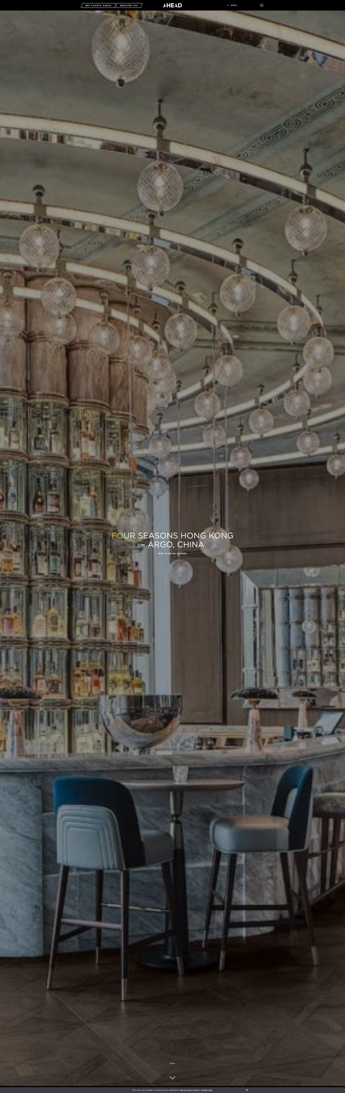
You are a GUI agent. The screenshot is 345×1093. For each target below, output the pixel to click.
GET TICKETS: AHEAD (98, 5)
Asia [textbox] (234, 5)
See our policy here (189, 1090)
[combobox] (239, 5)
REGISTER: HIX (129, 5)
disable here (206, 1090)
